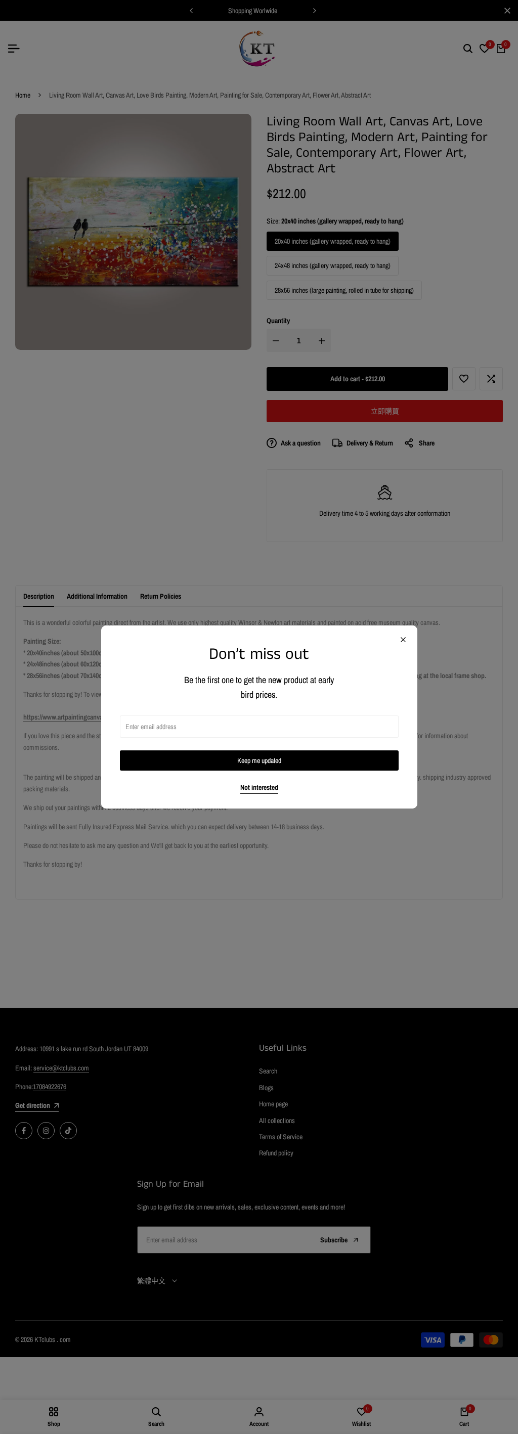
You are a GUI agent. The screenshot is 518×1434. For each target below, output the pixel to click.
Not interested (259, 787)
